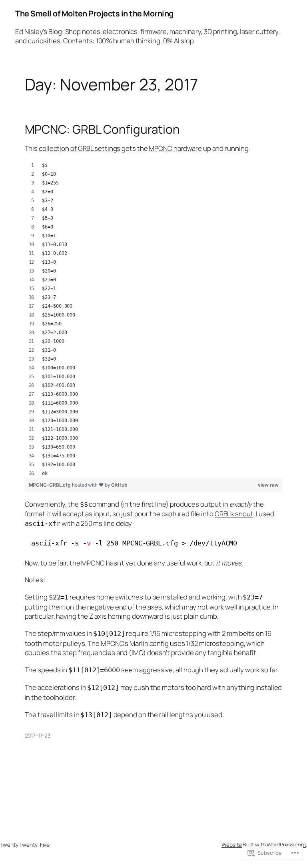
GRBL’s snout (234, 513)
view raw (268, 485)
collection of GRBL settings (79, 148)
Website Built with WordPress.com (263, 844)
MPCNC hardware (175, 148)
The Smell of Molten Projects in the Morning (94, 13)
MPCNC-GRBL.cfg (50, 485)
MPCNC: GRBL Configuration (102, 129)
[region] (154, 319)
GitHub (119, 485)
